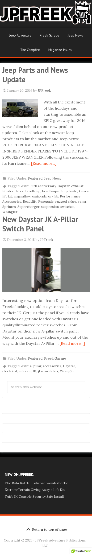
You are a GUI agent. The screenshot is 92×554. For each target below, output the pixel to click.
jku (40, 371)
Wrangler (9, 212)
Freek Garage (49, 35)
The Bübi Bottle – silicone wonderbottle (36, 483)
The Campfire (30, 50)
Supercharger (28, 207)
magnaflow (22, 196)
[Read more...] (44, 163)
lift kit (7, 196)
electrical (9, 371)
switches (67, 207)
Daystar (64, 186)
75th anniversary (43, 186)
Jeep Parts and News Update (35, 74)
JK (34, 371)
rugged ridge (65, 201)
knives (84, 191)
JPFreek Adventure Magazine (46, 14)
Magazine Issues (60, 50)
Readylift (30, 201)
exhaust (77, 186)
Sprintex (9, 207)
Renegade (46, 201)
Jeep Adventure (20, 35)
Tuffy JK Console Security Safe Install (34, 496)
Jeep (64, 191)
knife (73, 191)
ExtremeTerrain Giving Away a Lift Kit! (35, 490)
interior (25, 371)
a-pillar (35, 366)
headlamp (32, 191)
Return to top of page (49, 529)
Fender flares (13, 191)
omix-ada (39, 196)
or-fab (53, 196)
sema (82, 201)
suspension (50, 207)
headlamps (50, 191)
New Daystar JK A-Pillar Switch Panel (40, 224)
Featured (35, 178)
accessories (52, 366)
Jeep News (75, 35)
